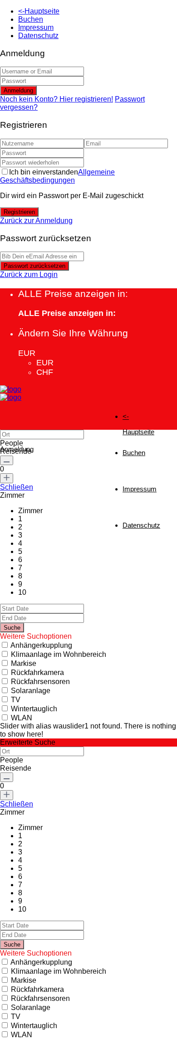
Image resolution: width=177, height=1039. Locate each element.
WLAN (21, 718)
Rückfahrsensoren (40, 681)
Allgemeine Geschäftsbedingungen (57, 176)
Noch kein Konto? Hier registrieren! (56, 99)
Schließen (16, 487)
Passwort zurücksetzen (34, 265)
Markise (23, 663)
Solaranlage (30, 690)
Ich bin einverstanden (57, 176)
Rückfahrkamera (37, 672)
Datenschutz (38, 35)
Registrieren (19, 212)
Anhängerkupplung (41, 645)
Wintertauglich (34, 709)
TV (15, 700)
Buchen (30, 19)
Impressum (36, 27)
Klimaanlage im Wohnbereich (58, 654)
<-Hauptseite (38, 11)
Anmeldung (18, 90)
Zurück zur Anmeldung (36, 220)
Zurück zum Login (29, 274)
